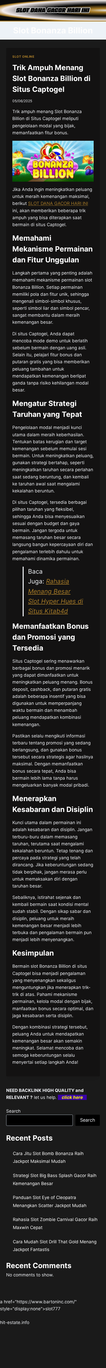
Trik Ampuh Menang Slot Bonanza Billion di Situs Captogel (51, 78)
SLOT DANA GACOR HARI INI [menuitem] (58, 203)
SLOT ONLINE (23, 56)
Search (13, 1111)
